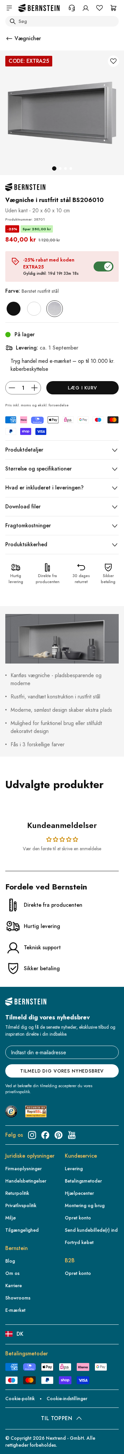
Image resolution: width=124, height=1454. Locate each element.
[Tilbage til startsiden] (39, 8)
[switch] (15, 1438)
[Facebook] (45, 1135)
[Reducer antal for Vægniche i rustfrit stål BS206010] (12, 387)
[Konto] (85, 8)
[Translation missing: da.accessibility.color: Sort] (14, 309)
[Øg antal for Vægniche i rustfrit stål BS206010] (34, 387)
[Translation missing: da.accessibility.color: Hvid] (34, 309)
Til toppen (56, 1418)
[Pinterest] (58, 1135)
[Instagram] (32, 1135)
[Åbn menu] (9, 8)
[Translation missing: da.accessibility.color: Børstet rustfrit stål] (55, 309)
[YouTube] (72, 1135)
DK (20, 1334)
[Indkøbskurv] (113, 8)
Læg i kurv (82, 387)
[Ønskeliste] (99, 8)
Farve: (32, 291)
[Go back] (9, 39)
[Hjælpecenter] (71, 8)
